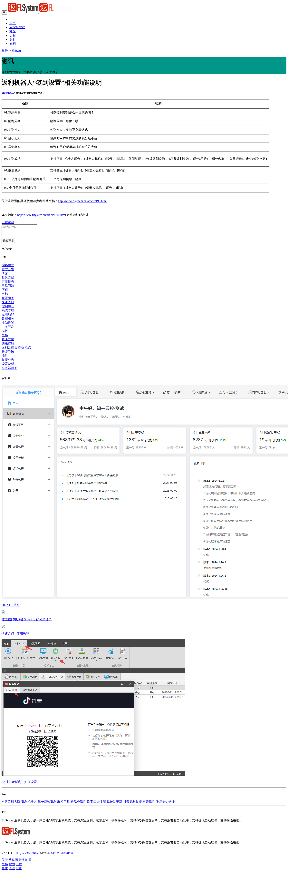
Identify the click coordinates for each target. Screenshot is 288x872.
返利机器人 (8, 93)
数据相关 (8, 318)
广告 (19, 868)
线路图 (13, 860)
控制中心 (8, 306)
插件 (5, 355)
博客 (5, 273)
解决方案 (8, 339)
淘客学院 (8, 265)
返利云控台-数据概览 (16, 347)
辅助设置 (8, 322)
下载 (19, 864)
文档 (12, 43)
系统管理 (8, 310)
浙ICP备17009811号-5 (63, 853)
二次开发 (8, 326)
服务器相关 (9, 368)
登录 (5, 51)
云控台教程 (17, 27)
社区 (12, 31)
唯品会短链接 (165, 801)
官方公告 (8, 269)
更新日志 (8, 281)
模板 (5, 331)
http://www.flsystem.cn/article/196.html (82, 201)
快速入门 (8, 302)
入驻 (12, 868)
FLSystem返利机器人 (27, 853)
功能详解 (8, 343)
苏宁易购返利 (47, 801)
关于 (5, 860)
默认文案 (8, 277)
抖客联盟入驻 (11, 801)
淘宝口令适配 (96, 801)
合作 (5, 868)
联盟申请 (8, 351)
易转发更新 (114, 801)
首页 (12, 23)
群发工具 (63, 801)
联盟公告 (8, 359)
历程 (12, 35)
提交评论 (8, 240)
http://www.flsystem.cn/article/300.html (41, 215)
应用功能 (8, 314)
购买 (12, 39)
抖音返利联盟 (132, 801)
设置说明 (8, 222)
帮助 (12, 864)
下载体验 (15, 51)
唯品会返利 (78, 801)
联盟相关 (8, 298)
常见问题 (8, 285)
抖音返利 (149, 801)
